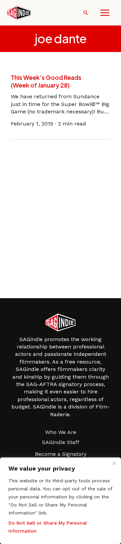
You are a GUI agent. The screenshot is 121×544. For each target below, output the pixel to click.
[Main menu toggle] (104, 12)
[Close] (114, 463)
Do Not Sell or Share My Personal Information (47, 527)
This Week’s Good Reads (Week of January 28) (46, 81)
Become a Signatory (60, 454)
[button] (86, 13)
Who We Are (60, 432)
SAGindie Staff (60, 442)
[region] (60, 500)
